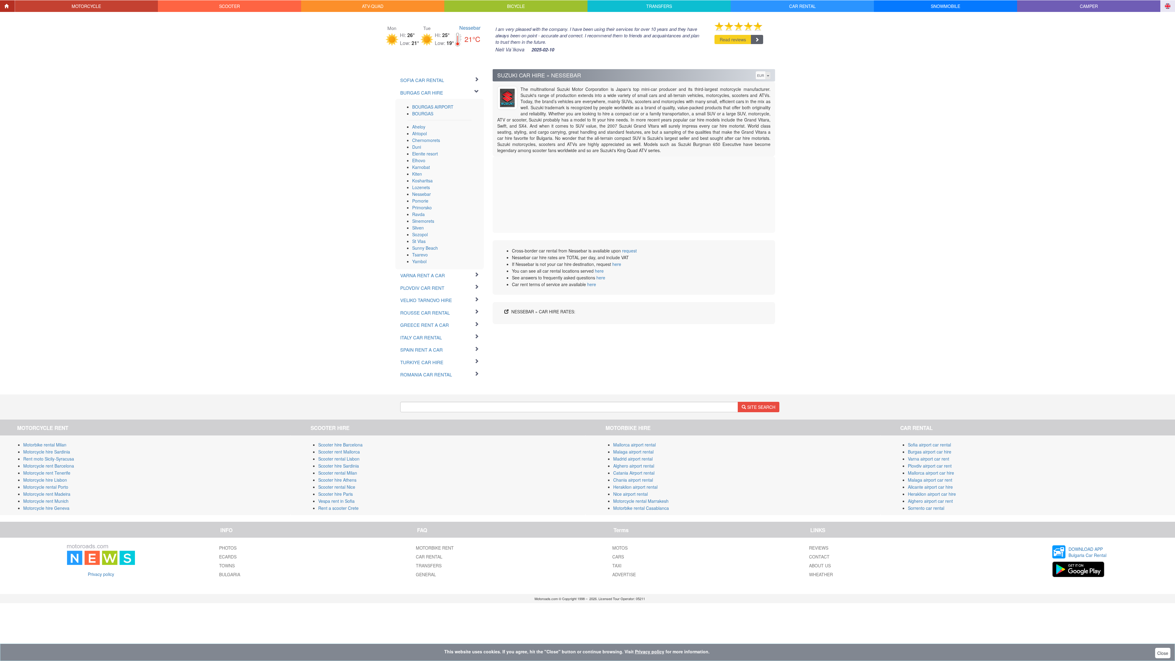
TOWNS (227, 565)
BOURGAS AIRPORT (432, 107)
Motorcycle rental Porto (45, 487)
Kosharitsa (422, 180)
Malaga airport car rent (930, 480)
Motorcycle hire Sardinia (46, 452)
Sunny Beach (425, 248)
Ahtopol (419, 133)
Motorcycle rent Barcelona (48, 466)
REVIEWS (818, 548)
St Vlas (419, 241)
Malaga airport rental (633, 452)
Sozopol (420, 234)
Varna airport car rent (928, 459)
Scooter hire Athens (337, 480)
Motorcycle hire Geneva (46, 508)
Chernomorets (426, 140)
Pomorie (420, 201)
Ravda (418, 214)
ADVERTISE (624, 574)
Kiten (417, 174)
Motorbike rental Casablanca (641, 508)
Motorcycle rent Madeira (46, 494)
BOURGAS (422, 113)
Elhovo (418, 160)
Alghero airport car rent (930, 501)
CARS (618, 557)
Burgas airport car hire (929, 452)
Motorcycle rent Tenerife (46, 473)
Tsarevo (420, 255)
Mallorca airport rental (634, 445)
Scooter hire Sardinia (338, 466)
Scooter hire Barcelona (340, 445)
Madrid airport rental (633, 459)
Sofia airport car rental (929, 445)
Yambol (419, 261)
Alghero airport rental (633, 466)
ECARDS (228, 557)
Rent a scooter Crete (338, 508)
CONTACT (819, 557)
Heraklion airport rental (635, 487)
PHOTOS (228, 548)
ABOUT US (820, 565)
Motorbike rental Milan (44, 445)
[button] (86, 6)
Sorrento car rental (926, 508)
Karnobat (421, 167)
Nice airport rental (630, 494)
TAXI (616, 565)
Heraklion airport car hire (932, 494)
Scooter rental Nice (336, 487)
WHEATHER (821, 574)
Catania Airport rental (634, 473)
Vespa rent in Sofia (336, 501)
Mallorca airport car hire (931, 473)
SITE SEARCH (760, 407)
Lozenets (421, 187)
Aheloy (418, 127)
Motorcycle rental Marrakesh (641, 501)
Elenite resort (425, 154)
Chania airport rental (633, 480)
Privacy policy (101, 574)
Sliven (418, 228)
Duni (416, 147)
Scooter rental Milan (337, 473)
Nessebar (469, 27)
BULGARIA (229, 574)
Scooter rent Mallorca (339, 452)
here (616, 264)
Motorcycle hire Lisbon (45, 480)
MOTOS (620, 548)
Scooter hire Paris (335, 494)
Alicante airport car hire (930, 487)
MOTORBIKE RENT (435, 548)
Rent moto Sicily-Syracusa (48, 459)
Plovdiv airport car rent (930, 466)
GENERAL (426, 574)
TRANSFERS (429, 565)
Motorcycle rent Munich (46, 501)
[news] (101, 553)
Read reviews (733, 39)
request (629, 251)
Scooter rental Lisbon (339, 459)
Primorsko (422, 207)
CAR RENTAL (429, 557)
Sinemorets (423, 221)
